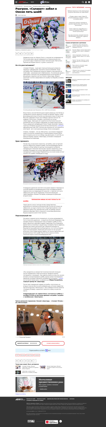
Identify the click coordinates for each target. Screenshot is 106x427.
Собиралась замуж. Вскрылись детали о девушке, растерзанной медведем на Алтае (80, 46)
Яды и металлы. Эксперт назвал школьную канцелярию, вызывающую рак (80, 66)
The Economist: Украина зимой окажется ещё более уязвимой (79, 85)
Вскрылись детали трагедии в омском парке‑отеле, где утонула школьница (78, 24)
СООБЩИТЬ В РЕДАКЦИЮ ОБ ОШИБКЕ (34, 400)
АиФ (42, 50)
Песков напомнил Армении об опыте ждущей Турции (81, 95)
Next (61, 317)
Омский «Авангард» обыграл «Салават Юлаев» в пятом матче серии (54, 367)
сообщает (60, 125)
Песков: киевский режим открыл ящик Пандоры (80, 90)
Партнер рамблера (40, 421)
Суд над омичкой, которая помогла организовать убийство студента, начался (78, 36)
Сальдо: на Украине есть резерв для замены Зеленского (80, 100)
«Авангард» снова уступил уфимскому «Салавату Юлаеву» (29, 372)
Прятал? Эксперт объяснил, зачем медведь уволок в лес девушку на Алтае (80, 61)
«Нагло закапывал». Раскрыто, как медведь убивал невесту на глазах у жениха (81, 56)
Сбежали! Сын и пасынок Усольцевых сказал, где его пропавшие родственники (81, 71)
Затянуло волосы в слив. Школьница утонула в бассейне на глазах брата (78, 11)
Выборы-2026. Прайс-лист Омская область (57, 398)
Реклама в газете (41, 398)
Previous (19, 317)
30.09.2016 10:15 (19, 6)
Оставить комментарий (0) (53, 343)
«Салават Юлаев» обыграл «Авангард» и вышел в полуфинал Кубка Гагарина (30, 367)
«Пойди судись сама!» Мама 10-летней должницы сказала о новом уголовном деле (78, 18)
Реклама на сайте (30, 398)
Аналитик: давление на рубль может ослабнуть (81, 80)
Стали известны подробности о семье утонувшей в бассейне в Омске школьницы (78, 30)
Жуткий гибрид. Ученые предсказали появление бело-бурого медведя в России (81, 51)
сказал (61, 278)
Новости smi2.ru (20, 394)
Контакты (72, 398)
